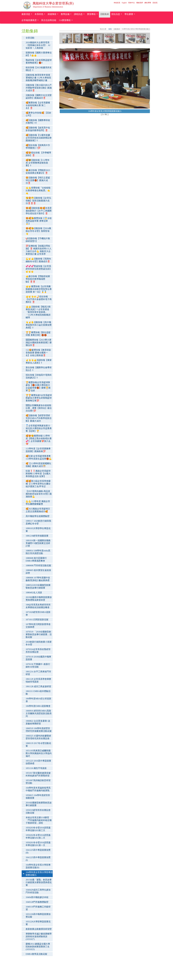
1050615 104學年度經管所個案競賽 (38, 796)
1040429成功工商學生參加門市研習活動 (38, 891)
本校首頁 (117, 3)
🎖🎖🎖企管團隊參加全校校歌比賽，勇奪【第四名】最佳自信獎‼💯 (39, 408)
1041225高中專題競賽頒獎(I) (38, 858)
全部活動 (30, 38)
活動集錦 (104, 14)
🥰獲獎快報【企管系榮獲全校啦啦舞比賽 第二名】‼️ (38, 105)
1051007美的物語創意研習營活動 (38, 781)
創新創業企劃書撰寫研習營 (39, 929)
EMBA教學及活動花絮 (36, 954)
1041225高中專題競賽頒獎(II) (38, 851)
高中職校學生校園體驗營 (37, 516)
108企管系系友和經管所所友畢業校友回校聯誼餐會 (38, 606)
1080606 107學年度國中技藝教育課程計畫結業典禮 (38, 579)
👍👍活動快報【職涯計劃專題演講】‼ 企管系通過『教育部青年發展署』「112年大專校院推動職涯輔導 (38, 312)
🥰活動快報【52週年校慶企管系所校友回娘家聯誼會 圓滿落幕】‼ (39, 138)
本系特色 (40, 15)
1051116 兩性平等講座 (36, 768)
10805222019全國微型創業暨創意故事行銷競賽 (38, 586)
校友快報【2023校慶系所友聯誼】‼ (39, 68)
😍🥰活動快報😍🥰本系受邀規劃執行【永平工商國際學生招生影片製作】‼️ (39, 211)
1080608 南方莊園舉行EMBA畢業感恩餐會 (36, 559)
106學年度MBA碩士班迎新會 (38, 699)
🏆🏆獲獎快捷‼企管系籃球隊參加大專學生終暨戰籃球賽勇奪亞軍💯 (39, 398)
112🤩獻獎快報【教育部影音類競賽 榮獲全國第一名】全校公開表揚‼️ (38, 352)
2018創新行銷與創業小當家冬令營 (39, 643)
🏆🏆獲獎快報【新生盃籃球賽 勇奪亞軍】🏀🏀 (38, 333)
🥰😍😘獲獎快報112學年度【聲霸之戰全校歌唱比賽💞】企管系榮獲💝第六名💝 (39, 440)
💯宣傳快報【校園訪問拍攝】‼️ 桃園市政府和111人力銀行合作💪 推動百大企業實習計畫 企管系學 (38, 250)
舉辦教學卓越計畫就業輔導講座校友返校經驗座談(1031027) (39, 936)
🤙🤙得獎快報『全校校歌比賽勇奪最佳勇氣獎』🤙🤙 (38, 190)
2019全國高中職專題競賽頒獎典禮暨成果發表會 (39, 598)
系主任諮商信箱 (48, 20)
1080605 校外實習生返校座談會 (38, 571)
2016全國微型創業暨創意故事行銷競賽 (39, 804)
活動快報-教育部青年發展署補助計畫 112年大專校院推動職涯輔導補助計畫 (38, 77)
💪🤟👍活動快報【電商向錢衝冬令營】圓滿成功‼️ (38, 260)
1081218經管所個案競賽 (37, 536)
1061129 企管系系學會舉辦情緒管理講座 (38, 680)
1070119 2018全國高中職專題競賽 (38, 658)
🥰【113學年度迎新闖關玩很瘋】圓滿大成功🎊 (38, 464)
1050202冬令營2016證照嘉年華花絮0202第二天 (38, 836)
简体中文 (131, 3)
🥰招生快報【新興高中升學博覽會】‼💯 (38, 146)
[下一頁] (148, 39)
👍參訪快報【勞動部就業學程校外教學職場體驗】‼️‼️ (38, 279)
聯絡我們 (139, 3)
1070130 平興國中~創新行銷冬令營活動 (38, 665)
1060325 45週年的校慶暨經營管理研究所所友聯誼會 (38, 737)
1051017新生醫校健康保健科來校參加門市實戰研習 (38, 774)
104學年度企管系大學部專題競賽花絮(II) (38, 866)
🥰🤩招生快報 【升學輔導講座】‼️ (38, 153)
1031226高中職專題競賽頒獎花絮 (38, 915)
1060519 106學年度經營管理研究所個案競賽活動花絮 (39, 729)
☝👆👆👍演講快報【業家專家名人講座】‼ (39, 361)
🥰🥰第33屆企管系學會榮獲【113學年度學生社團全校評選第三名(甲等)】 (38, 484)
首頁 (110, 29)
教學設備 (66, 15)
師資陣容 (53, 15)
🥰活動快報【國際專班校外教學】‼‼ (38, 121)
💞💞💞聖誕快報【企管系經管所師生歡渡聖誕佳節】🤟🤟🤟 (39, 269)
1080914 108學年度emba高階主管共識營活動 (38, 551)
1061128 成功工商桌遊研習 (38, 686)
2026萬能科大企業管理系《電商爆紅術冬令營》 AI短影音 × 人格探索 (38, 45)
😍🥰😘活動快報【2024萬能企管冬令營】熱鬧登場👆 (38, 231)
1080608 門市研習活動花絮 (38, 565)
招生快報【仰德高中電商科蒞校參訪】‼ (39, 376)
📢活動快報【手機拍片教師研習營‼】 (38, 239)
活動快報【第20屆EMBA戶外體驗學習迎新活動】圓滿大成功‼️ (39, 88)
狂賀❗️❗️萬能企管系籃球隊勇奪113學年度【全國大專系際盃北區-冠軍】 (38, 473)
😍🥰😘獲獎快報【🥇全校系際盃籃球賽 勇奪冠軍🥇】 (39, 221)
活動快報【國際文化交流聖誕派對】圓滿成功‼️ (39, 96)
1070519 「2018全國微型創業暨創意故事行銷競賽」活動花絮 (39, 634)
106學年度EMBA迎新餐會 (38, 706)
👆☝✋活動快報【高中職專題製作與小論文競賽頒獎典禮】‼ (39, 325)
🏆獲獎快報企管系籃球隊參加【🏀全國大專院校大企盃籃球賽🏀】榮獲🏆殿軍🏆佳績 (38, 386)
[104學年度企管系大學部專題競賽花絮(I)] (67, 38)
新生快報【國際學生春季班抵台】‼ (39, 368)
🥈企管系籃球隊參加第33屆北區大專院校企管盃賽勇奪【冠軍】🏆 (39, 428)
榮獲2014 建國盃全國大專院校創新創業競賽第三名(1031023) (38, 946)
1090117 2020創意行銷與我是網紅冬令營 (38, 522)
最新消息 (27, 15)
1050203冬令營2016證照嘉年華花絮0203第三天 (38, 829)
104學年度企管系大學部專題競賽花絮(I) (39, 873)
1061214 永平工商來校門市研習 (38, 672)
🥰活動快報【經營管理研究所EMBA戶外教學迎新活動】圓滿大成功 (38, 418)
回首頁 (155, 3)
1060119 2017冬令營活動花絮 (38, 744)
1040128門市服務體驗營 (37, 902)
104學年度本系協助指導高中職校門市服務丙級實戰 (38, 789)
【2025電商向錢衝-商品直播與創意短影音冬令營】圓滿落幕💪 (39, 494)
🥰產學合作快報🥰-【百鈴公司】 (38, 114)
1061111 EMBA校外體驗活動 (38, 692)
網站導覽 (147, 3)
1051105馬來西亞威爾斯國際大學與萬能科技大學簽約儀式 (39, 753)
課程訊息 (80, 15)
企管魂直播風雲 (30, 21)
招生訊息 (117, 15)
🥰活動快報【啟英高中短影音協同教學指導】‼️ (38, 128)
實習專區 (93, 15)
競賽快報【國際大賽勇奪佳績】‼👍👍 (39, 53)
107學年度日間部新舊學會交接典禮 (38, 625)
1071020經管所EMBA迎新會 (38, 613)
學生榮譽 (130, 15)
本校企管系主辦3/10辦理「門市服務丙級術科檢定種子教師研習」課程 (39, 820)
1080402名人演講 (34, 592)
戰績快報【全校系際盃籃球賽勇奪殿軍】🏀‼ (39, 61)
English (124, 3)
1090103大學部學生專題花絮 (38, 529)
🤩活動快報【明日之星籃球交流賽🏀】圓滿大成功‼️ (38, 180)
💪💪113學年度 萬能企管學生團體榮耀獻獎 (38, 502)
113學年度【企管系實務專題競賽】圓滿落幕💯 (38, 449)
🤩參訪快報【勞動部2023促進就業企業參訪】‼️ (38, 171)
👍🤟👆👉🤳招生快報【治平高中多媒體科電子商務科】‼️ (39, 299)
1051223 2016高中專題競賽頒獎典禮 (38, 762)
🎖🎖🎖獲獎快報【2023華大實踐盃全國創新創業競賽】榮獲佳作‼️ (39, 342)
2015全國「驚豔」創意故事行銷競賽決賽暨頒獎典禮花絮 (39, 882)
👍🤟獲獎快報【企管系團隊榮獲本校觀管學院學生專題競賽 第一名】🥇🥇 (39, 289)
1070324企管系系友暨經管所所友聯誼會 (38, 650)
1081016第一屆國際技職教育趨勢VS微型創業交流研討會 (38, 543)
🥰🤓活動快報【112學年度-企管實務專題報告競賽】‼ (37, 163)
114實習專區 (66, 21)
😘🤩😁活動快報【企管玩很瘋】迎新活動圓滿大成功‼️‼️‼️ (38, 200)
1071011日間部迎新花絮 (37, 619)
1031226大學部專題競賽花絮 (38, 922)
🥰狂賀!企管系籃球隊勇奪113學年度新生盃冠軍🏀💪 (39, 457)
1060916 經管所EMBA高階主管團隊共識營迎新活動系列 (39, 713)
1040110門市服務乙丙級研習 (38, 908)
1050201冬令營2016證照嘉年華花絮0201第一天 (38, 843)
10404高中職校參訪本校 (37, 897)
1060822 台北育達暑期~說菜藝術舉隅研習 (38, 722)
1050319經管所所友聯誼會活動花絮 (38, 811)
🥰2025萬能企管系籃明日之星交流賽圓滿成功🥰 (38, 510)
